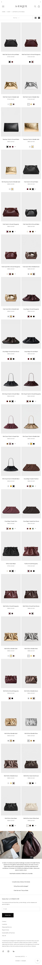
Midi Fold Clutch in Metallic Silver (31, 97)
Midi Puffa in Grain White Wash (31, 818)
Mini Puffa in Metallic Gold (10, 733)
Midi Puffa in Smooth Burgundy (11, 606)
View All (10, 857)
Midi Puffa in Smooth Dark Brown (31, 606)
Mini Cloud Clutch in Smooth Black (10, 394)
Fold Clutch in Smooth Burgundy (11, 224)
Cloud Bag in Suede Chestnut (31, 479)
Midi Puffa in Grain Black (11, 818)
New (31, 857)
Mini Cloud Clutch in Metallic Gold (31, 436)
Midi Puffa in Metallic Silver (31, 648)
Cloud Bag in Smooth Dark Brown (11, 351)
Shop (8, 12)
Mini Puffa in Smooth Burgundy (11, 691)
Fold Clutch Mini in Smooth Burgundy (11, 267)
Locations (4, 924)
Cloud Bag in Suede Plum (11, 521)
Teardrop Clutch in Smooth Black (11, 139)
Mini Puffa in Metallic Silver (31, 733)
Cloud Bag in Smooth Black (31, 351)
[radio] (9, 62)
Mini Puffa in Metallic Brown (31, 691)
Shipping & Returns (7, 927)
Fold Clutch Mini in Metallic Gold (11, 309)
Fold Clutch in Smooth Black (31, 182)
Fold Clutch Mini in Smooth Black (31, 224)
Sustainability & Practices (8, 933)
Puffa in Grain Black (11, 564)
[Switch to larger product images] (35, 18)
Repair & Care (5, 930)
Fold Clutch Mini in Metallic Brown (31, 267)
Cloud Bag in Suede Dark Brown (31, 521)
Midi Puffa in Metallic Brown (11, 776)
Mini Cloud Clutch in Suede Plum (11, 436)
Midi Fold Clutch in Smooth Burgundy (31, 54)
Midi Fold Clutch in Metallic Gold (11, 97)
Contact (4, 921)
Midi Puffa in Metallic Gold (10, 648)
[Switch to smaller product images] (39, 18)
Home (3, 12)
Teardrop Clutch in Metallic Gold (31, 139)
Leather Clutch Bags (18, 12)
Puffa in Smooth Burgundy (31, 564)
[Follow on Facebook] (3, 951)
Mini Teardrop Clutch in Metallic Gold (11, 182)
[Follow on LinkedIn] (14, 951)
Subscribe (8, 915)
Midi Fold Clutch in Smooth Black (11, 54)
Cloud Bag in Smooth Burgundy (31, 309)
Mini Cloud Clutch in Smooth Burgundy (31, 394)
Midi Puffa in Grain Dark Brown (31, 776)
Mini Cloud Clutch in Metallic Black (10, 479)
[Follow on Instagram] (8, 951)
